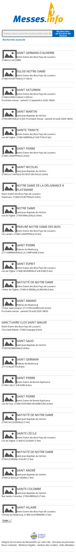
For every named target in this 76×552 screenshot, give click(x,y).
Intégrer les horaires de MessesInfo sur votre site (26, 542)
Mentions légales (27, 545)
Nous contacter (9, 545)
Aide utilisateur (66, 545)
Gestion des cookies (47, 545)
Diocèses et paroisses (63, 542)
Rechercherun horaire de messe (63, 33)
